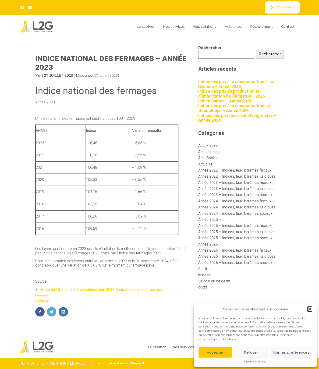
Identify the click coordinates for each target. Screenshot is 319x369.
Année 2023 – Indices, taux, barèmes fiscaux (234, 182)
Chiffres (205, 269)
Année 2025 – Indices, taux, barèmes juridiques (237, 232)
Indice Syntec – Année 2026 (225, 100)
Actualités (233, 27)
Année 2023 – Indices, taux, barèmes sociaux (235, 195)
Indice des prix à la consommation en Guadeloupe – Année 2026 (234, 108)
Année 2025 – (209, 219)
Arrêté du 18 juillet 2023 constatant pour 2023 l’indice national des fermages (102, 289)
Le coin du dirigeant (214, 281)
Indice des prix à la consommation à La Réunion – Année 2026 (235, 84)
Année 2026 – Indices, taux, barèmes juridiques (237, 256)
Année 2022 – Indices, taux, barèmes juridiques (237, 176)
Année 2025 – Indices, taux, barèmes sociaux (235, 238)
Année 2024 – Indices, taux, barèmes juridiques (237, 207)
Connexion (286, 7)
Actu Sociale (208, 158)
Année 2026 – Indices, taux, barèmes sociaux (235, 262)
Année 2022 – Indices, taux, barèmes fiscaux (234, 170)
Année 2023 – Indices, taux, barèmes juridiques (237, 188)
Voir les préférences (291, 352)
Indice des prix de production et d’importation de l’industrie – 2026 (231, 93)
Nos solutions (204, 27)
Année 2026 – (209, 244)
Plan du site (31, 363)
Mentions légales (255, 361)
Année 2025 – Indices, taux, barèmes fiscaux (234, 225)
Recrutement (261, 27)
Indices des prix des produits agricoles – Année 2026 (237, 118)
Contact (287, 27)
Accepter (215, 352)
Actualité (205, 164)
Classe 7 (136, 363)
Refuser (251, 352)
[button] (309, 309)
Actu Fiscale (208, 145)
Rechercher (210, 48)
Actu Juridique (210, 152)
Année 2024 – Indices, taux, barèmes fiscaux (234, 201)
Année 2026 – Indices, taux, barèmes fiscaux (234, 250)
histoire (204, 275)
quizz (202, 287)
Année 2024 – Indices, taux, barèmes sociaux (235, 213)
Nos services (174, 27)
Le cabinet (146, 27)
